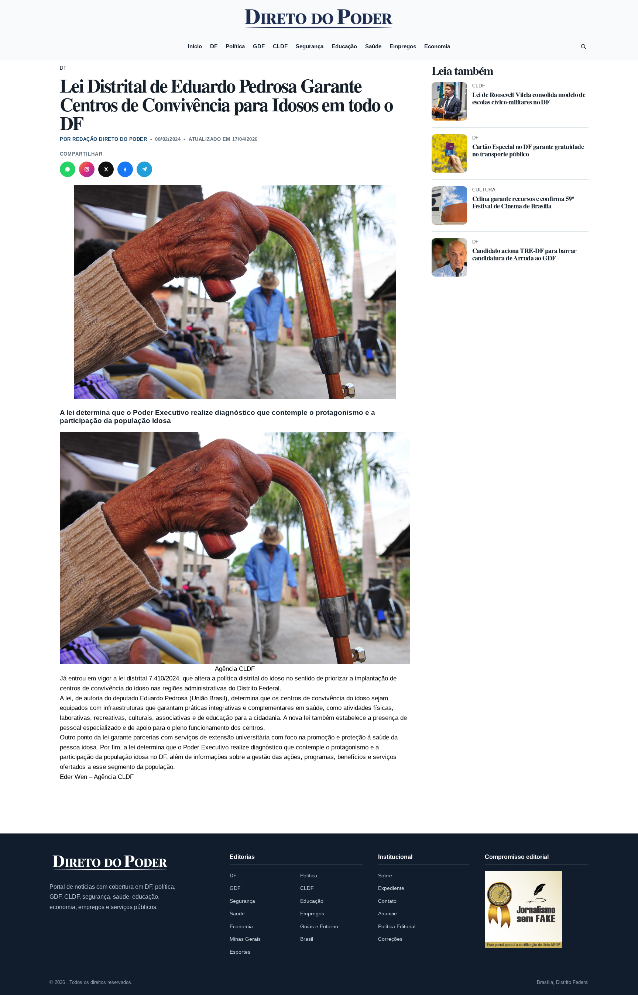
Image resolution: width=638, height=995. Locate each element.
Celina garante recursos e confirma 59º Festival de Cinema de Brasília (523, 202)
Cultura (484, 190)
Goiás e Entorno (319, 926)
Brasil (306, 939)
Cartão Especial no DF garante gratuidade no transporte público (528, 150)
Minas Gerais (245, 939)
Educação (344, 46)
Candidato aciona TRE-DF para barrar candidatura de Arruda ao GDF (524, 254)
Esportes (240, 952)
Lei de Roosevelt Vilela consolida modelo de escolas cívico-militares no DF (529, 98)
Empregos (403, 46)
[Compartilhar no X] (106, 169)
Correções (390, 939)
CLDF (280, 46)
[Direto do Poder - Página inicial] (110, 863)
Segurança (309, 46)
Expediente (391, 888)
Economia (437, 46)
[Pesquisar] (583, 46)
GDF (259, 46)
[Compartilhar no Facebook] (125, 169)
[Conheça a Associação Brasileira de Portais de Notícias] (523, 909)
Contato (387, 901)
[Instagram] (87, 169)
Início (195, 46)
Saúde (373, 46)
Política (235, 46)
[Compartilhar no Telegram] (144, 169)
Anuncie (387, 913)
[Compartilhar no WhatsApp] (67, 169)
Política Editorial (396, 926)
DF (213, 46)
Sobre (385, 875)
